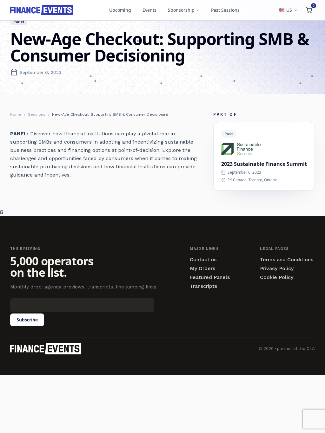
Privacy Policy (277, 268)
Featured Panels (210, 277)
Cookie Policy (276, 277)
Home (15, 114)
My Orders (202, 268)
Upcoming (120, 10)
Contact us (203, 259)
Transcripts (203, 286)
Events (149, 10)
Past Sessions (225, 10)
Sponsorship (181, 10)
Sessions (36, 114)
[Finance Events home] (45, 348)
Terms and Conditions (286, 259)
